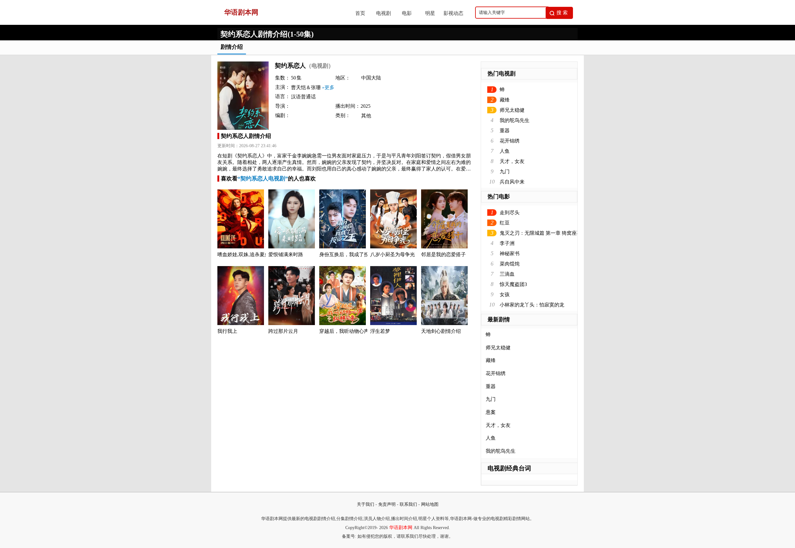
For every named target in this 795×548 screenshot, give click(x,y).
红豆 (505, 222)
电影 (407, 13)
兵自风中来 (512, 181)
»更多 (328, 87)
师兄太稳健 (512, 110)
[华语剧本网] (279, 23)
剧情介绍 (231, 47)
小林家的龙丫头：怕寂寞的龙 (532, 304)
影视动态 (453, 13)
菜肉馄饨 (510, 263)
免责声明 (387, 504)
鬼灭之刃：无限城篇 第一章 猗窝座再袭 (543, 233)
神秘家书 (510, 253)
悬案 (491, 412)
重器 (505, 130)
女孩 (505, 294)
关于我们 (365, 504)
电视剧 (383, 13)
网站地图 (429, 504)
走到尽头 (510, 212)
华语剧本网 (400, 527)
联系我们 (408, 504)
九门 (505, 171)
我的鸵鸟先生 (514, 120)
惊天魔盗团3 (513, 284)
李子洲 (507, 243)
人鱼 (505, 151)
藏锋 (505, 99)
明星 (430, 13)
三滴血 (507, 274)
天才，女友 (512, 161)
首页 (360, 13)
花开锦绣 (510, 140)
